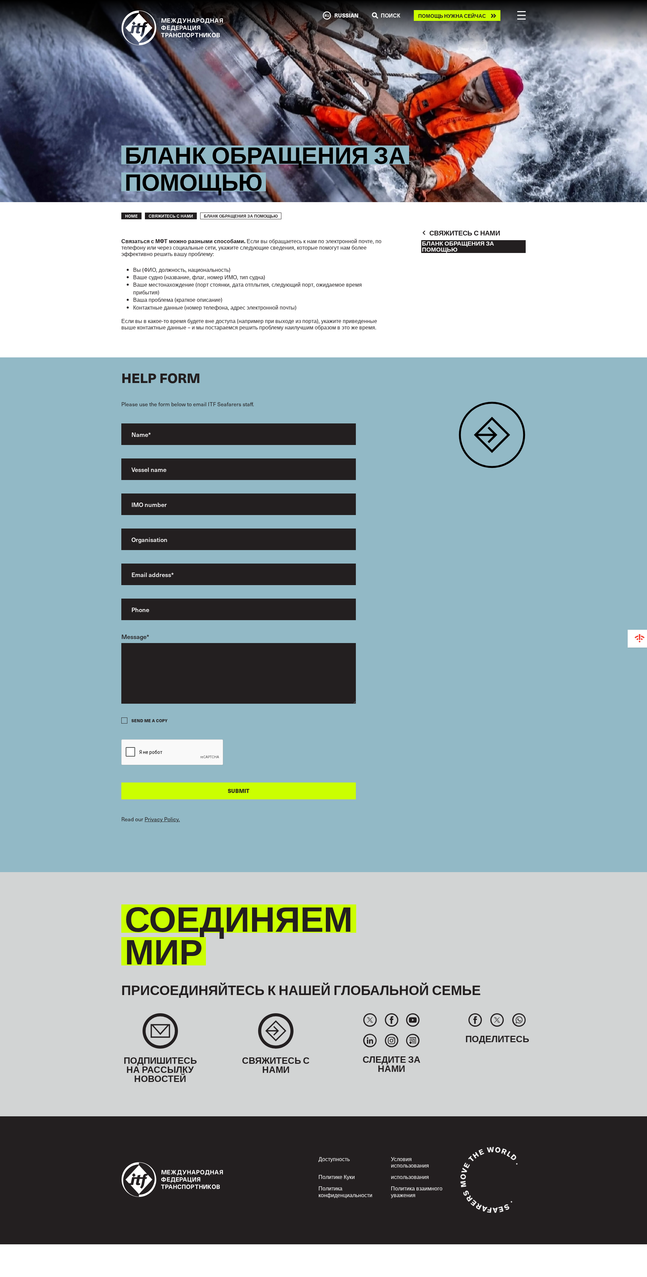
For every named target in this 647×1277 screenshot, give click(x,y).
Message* (135, 637)
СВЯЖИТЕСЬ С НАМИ (171, 216)
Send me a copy (149, 721)
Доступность (334, 1159)
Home (131, 216)
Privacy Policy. (162, 819)
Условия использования (410, 1162)
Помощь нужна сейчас (452, 15)
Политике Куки (336, 1177)
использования (410, 1177)
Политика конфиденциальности (345, 1191)
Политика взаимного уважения (416, 1191)
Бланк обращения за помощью (458, 246)
